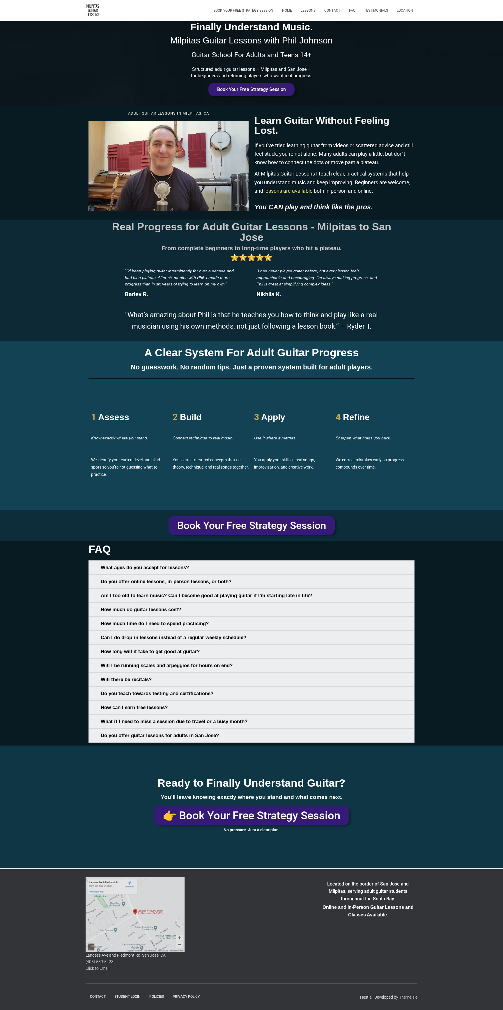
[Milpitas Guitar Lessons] (93, 10)
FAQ (352, 10)
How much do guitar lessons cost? (141, 609)
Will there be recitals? (126, 679)
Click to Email (97, 968)
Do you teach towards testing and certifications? (157, 693)
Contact (332, 10)
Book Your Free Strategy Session (243, 10)
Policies (156, 997)
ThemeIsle (408, 997)
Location (405, 10)
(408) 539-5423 (100, 961)
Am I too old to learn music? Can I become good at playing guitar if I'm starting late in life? (206, 595)
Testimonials (376, 10)
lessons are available (288, 191)
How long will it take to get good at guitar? (150, 651)
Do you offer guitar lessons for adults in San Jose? (160, 735)
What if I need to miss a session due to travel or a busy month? (174, 721)
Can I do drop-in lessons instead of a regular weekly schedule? (173, 637)
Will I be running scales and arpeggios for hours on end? (167, 665)
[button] (168, 165)
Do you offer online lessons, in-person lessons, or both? (166, 581)
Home (287, 10)
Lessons (308, 10)
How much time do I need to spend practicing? (155, 623)
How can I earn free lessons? (134, 707)
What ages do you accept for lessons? (145, 567)
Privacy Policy (186, 997)
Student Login (127, 997)
